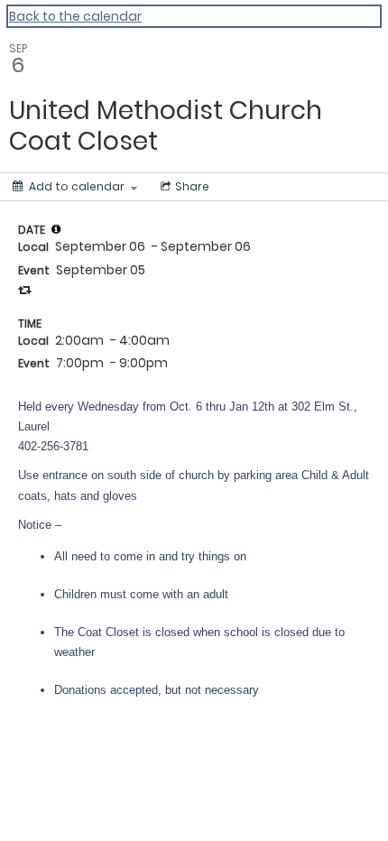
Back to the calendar (75, 16)
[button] (55, 229)
